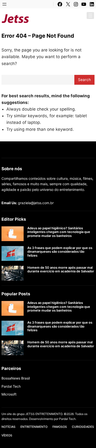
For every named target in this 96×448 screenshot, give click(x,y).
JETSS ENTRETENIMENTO (63, 18)
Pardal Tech (11, 386)
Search (84, 79)
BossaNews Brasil (15, 378)
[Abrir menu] (4, 4)
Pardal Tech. (67, 419)
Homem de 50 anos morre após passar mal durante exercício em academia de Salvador (60, 269)
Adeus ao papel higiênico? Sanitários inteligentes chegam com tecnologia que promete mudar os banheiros (58, 232)
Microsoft (8, 394)
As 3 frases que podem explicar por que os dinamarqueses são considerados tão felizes (59, 251)
